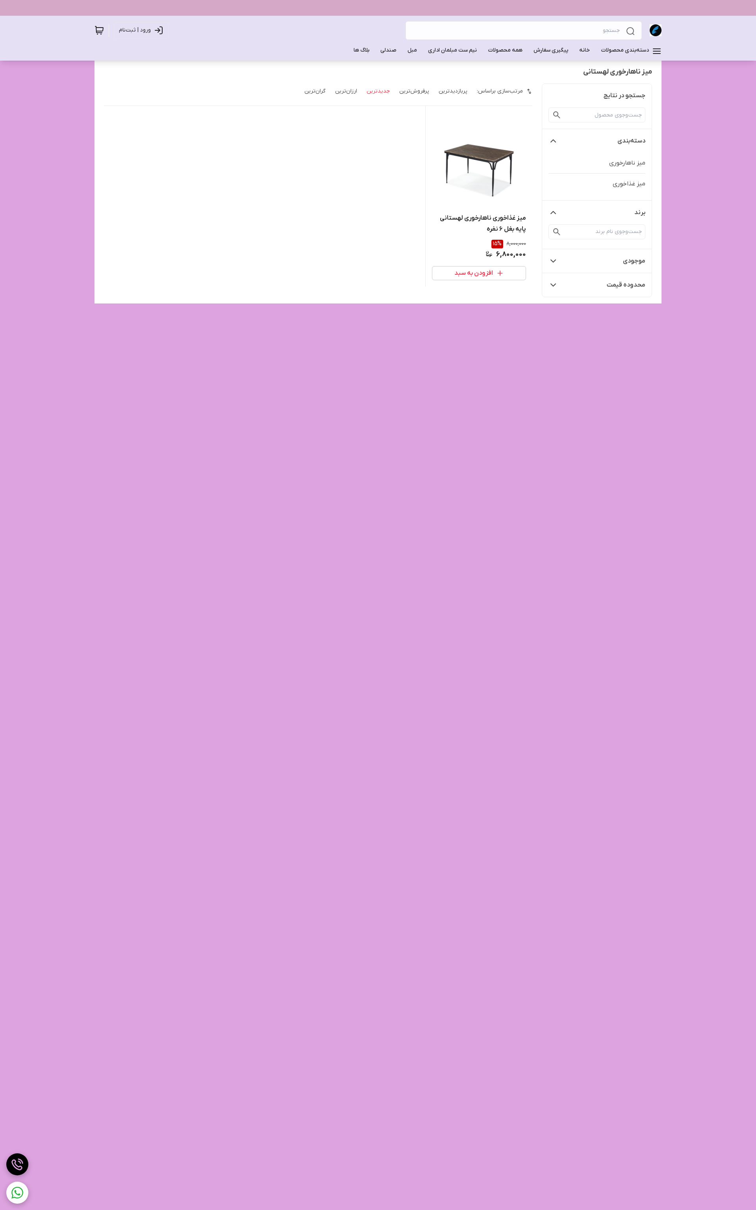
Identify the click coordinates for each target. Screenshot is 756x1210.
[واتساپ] (17, 1193)
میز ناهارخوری (627, 163)
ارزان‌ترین (346, 91)
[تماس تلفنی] (17, 1164)
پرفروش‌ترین (414, 91)
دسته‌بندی (631, 141)
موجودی (634, 261)
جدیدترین (378, 91)
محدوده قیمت (626, 285)
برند (639, 212)
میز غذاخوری (629, 184)
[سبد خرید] (99, 30)
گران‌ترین (315, 91)
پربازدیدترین (453, 91)
